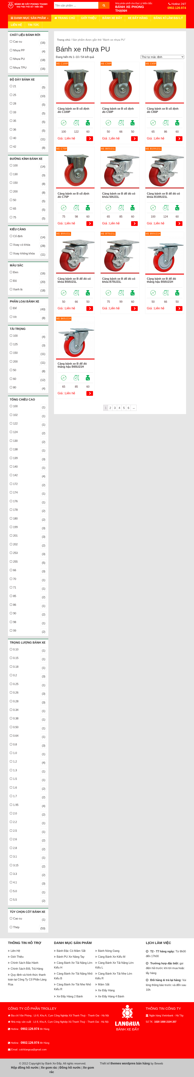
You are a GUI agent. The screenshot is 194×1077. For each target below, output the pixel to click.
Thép (16, 927)
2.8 (15, 848)
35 (14, 120)
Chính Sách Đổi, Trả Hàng (27, 968)
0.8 (15, 744)
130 (15, 174)
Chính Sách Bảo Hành (24, 962)
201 (15, 535)
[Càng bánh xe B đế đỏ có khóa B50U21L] (75, 255)
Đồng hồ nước (70, 1067)
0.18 (15, 666)
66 (14, 570)
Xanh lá (17, 289)
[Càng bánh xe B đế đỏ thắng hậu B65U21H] (75, 340)
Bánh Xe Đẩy (112, 18)
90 (14, 613)
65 (14, 208)
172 (15, 483)
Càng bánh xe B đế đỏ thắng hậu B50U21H (161, 280)
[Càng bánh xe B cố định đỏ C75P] (75, 170)
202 (15, 544)
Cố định (18, 236)
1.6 (15, 787)
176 (15, 501)
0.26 (15, 692)
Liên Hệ (16, 24)
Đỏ (15, 280)
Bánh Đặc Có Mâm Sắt (71, 950)
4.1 (15, 882)
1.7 (15, 796)
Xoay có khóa (21, 244)
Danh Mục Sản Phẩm (30, 18)
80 (14, 387)
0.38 (15, 718)
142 (15, 475)
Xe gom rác (49, 1067)
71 (14, 587)
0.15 (15, 658)
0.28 (15, 701)
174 (15, 492)
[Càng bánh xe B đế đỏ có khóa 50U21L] (120, 170)
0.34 (15, 709)
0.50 (15, 727)
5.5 (15, 899)
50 (14, 200)
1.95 (15, 804)
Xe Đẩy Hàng (138, 18)
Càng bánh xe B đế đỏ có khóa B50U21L (74, 280)
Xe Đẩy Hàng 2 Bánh (70, 996)
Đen (15, 272)
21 (14, 86)
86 (14, 604)
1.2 (15, 761)
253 (15, 552)
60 (14, 378)
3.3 (15, 873)
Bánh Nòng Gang (108, 950)
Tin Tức (33, 24)
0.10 (15, 649)
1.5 (15, 778)
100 (15, 165)
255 (15, 561)
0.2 (15, 675)
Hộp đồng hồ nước (25, 1067)
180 (15, 518)
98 (14, 622)
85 (14, 596)
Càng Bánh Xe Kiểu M (111, 956)
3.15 (15, 865)
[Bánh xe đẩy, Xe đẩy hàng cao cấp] (28, 5)
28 (14, 103)
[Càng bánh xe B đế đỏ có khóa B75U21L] (120, 255)
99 (14, 630)
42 (14, 146)
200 (15, 191)
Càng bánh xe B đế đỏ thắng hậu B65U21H (72, 365)
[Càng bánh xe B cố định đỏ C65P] (164, 85)
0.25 (15, 684)
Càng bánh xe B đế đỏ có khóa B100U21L (163, 195)
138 (15, 449)
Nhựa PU (19, 58)
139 (15, 458)
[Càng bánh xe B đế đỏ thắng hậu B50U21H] (164, 255)
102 (15, 415)
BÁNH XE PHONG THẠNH (129, 9)
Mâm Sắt (103, 984)
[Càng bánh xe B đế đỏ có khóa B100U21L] (164, 170)
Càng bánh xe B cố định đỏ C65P (162, 110)
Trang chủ (66, 18)
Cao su (17, 41)
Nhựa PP (19, 50)
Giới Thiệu (88, 18)
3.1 (15, 856)
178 (15, 509)
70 (14, 578)
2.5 (15, 830)
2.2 (15, 822)
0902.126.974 (176, 8)
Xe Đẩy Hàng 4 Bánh (111, 996)
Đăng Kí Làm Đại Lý (168, 18)
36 (14, 129)
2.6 (15, 839)
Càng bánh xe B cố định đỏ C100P (73, 110)
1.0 (15, 753)
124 (15, 432)
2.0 (15, 813)
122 (15, 423)
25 (14, 95)
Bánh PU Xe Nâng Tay (70, 956)
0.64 (15, 735)
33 (14, 112)
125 (15, 344)
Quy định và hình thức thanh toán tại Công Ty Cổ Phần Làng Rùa (27, 979)
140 (15, 466)
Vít (14, 316)
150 (15, 182)
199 (15, 527)
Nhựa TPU (20, 67)
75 (14, 217)
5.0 (15, 891)
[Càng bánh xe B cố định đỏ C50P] (120, 85)
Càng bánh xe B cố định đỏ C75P (73, 195)
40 (14, 138)
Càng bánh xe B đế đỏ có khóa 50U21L (118, 195)
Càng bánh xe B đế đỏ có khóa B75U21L (118, 280)
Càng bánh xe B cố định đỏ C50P (118, 110)
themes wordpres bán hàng (130, 1063)
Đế (15, 308)
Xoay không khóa (24, 253)
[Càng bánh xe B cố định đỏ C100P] (75, 85)
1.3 (15, 770)
